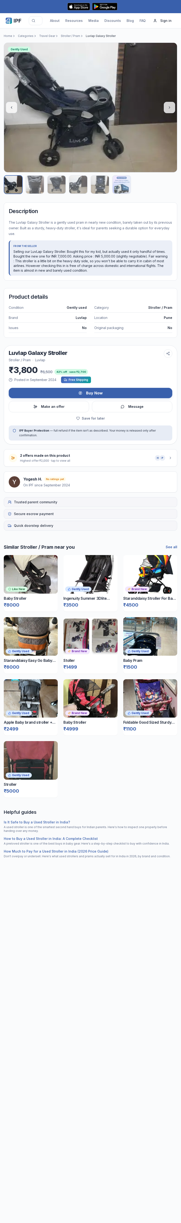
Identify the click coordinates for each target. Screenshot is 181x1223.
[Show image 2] (34, 184)
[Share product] (168, 353)
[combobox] (35, 20)
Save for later (93, 418)
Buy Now (94, 393)
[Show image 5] (99, 184)
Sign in (166, 21)
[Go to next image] (169, 107)
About (55, 21)
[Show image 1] (13, 184)
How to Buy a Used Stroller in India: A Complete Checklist (51, 839)
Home (8, 36)
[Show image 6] (121, 184)
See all (171, 547)
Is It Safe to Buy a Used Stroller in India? (37, 822)
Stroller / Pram (70, 36)
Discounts (112, 21)
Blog (130, 21)
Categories (25, 36)
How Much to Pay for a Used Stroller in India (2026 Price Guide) (56, 851)
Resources (74, 21)
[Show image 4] (78, 184)
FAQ (143, 21)
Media (93, 21)
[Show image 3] (56, 184)
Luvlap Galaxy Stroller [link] (101, 36)
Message (136, 407)
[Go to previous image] (11, 107)
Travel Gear (47, 36)
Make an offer (53, 407)
